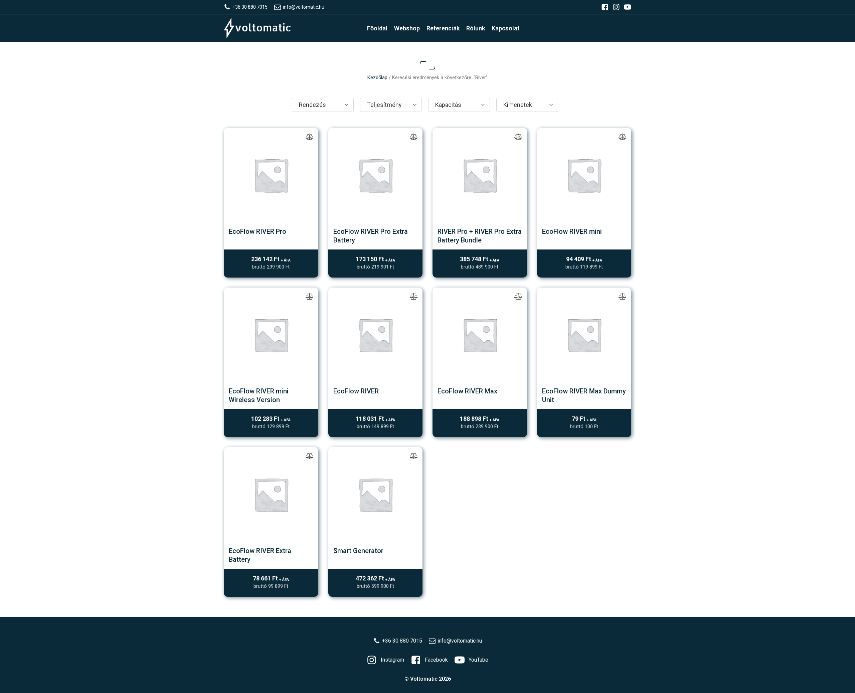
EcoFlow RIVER (356, 391)
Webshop (407, 28)
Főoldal (377, 28)
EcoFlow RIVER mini (572, 231)
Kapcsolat (506, 28)
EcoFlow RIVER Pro (257, 231)
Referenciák (443, 28)
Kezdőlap (377, 77)
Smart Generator (358, 551)
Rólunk (475, 28)
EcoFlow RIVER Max (467, 391)
